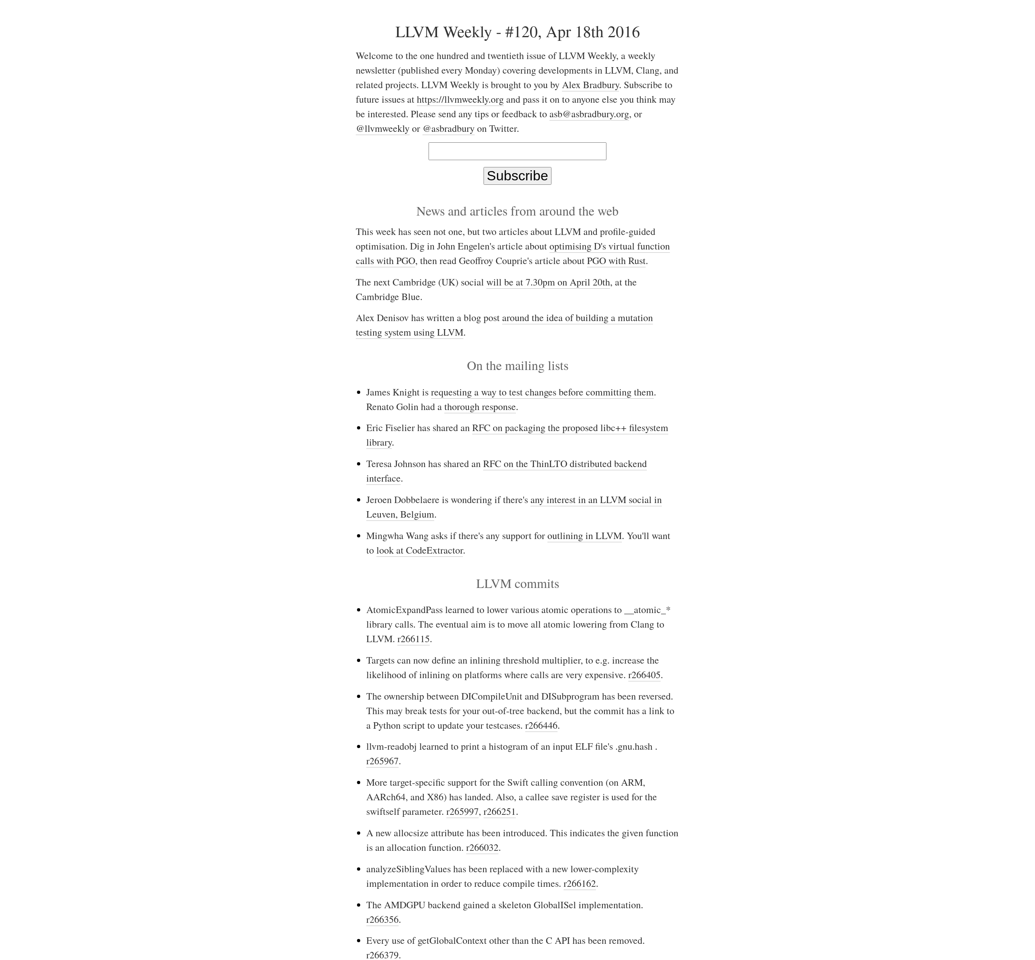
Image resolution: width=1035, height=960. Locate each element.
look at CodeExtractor (419, 549)
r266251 (500, 811)
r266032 (482, 847)
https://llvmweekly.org (460, 99)
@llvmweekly (383, 128)
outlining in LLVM (584, 535)
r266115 (413, 638)
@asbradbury (448, 128)
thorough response (480, 406)
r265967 (382, 760)
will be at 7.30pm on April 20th (548, 281)
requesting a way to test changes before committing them (542, 391)
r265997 (462, 811)
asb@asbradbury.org (589, 113)
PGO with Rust (616, 260)
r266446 (541, 725)
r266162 (580, 883)
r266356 (382, 919)
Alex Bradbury (590, 84)
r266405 (644, 674)
